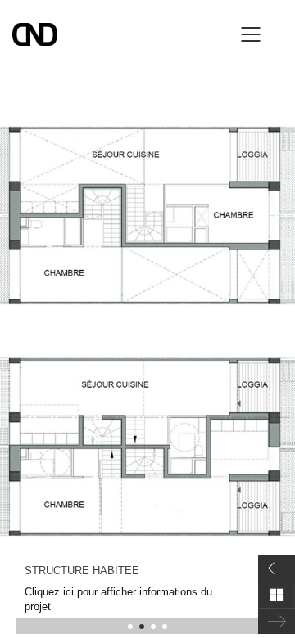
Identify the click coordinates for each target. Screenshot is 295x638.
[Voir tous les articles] (276, 595)
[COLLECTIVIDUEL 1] (276, 568)
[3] (153, 626)
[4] (165, 626)
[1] (130, 626)
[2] (142, 626)
